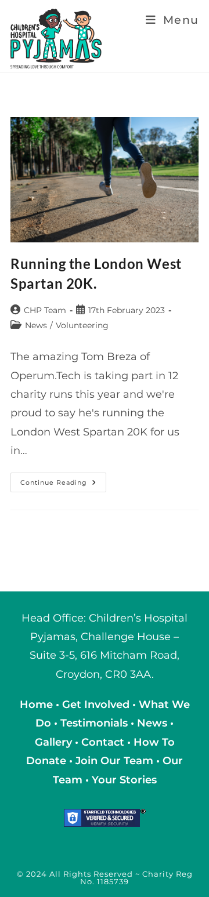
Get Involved (95, 704)
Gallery (55, 742)
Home (38, 704)
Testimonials (94, 723)
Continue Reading (63, 484)
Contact (104, 742)
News (36, 325)
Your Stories (124, 779)
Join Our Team (114, 760)
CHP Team (45, 310)
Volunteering (82, 325)
